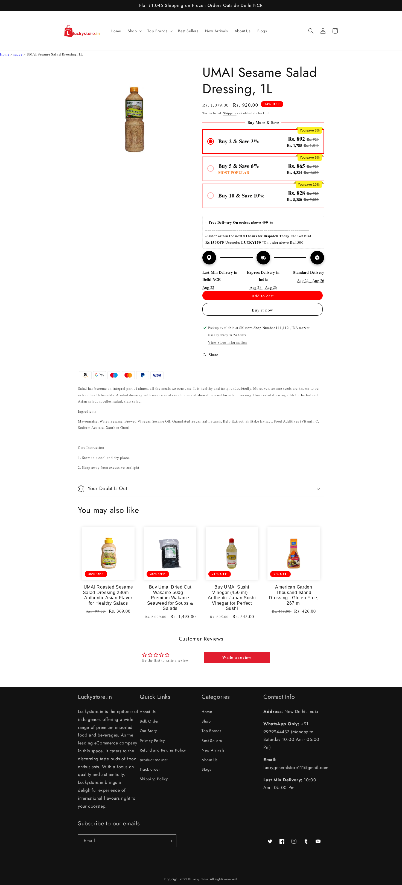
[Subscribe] (170, 840)
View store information (227, 342)
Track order (150, 769)
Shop (206, 721)
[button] (134, 31)
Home (5, 54)
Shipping (230, 113)
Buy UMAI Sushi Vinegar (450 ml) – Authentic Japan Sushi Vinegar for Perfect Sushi (232, 598)
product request (154, 759)
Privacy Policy (152, 740)
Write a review (236, 657)
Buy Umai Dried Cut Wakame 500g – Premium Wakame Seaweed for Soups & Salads (170, 598)
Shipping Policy (154, 779)
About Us (148, 711)
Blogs (206, 769)
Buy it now (262, 310)
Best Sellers (212, 740)
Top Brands (212, 730)
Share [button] (213, 354)
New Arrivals (213, 750)
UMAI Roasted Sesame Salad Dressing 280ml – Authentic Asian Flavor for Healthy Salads (108, 595)
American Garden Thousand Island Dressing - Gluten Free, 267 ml (294, 595)
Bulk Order (149, 721)
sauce (18, 54)
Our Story (148, 730)
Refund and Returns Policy (163, 750)
